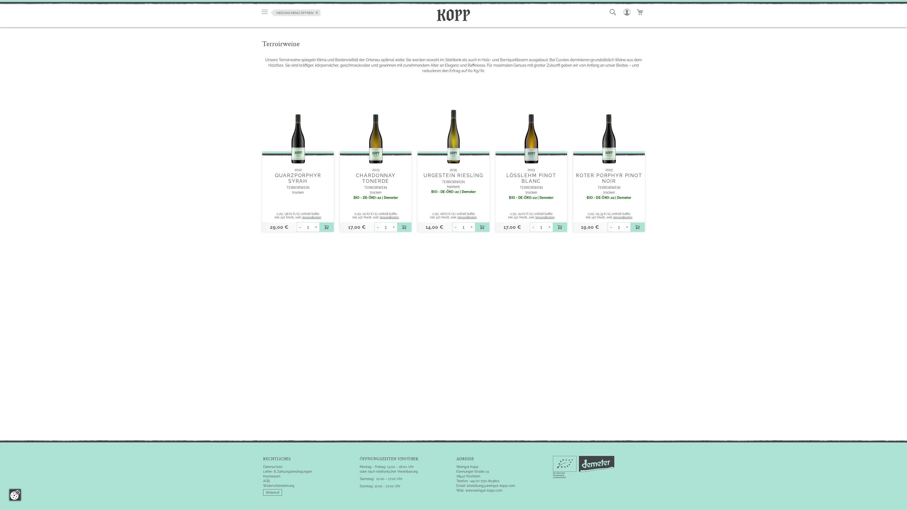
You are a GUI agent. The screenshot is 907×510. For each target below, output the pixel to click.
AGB (266, 481)
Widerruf (272, 492)
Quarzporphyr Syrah (298, 178)
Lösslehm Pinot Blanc (531, 178)
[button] (613, 12)
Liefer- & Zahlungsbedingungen (287, 471)
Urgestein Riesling (453, 175)
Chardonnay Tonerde (376, 178)
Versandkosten (311, 217)
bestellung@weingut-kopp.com (491, 486)
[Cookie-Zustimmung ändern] (15, 495)
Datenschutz (272, 467)
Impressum (271, 476)
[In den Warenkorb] (327, 227)
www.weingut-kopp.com (483, 490)
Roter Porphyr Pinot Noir (609, 178)
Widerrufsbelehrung (278, 486)
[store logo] (453, 14)
